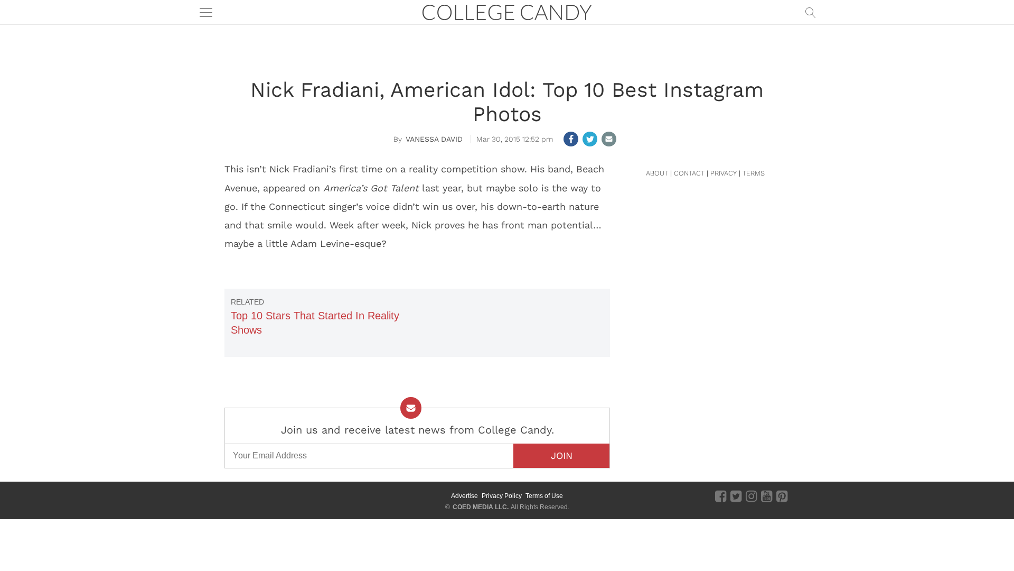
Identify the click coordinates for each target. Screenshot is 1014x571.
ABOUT (657, 173)
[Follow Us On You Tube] (766, 495)
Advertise (464, 496)
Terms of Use (544, 496)
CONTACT (689, 173)
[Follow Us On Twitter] (736, 495)
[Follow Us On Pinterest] (781, 495)
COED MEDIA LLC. (481, 507)
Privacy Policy (502, 496)
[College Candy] (507, 11)
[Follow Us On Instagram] (751, 495)
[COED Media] (263, 496)
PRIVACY (723, 173)
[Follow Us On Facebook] (720, 495)
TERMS (754, 173)
